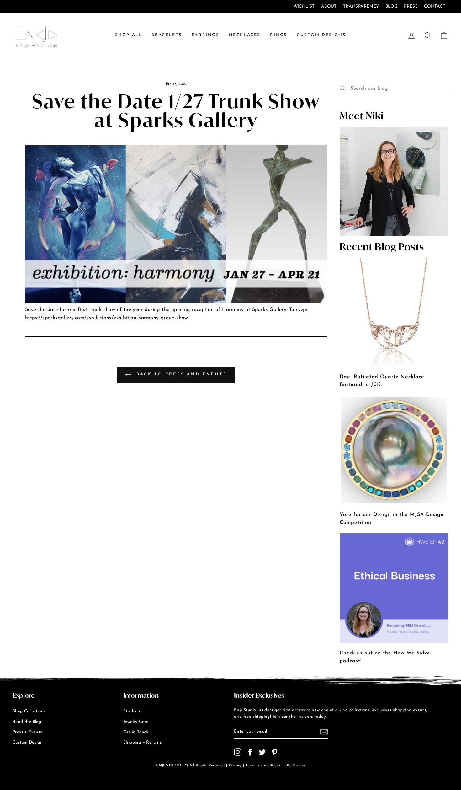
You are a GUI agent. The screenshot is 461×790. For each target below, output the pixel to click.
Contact (434, 6)
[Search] (343, 88)
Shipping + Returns (142, 742)
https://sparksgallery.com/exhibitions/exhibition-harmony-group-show (106, 317)
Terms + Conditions (263, 765)
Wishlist (304, 6)
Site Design (294, 765)
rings (278, 35)
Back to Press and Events (180, 375)
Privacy (235, 765)
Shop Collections (29, 711)
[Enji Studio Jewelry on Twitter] (262, 752)
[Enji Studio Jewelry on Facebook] (250, 752)
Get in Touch (136, 732)
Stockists (132, 711)
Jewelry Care (136, 722)
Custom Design (28, 742)
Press (411, 6)
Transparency (361, 6)
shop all (128, 35)
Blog (391, 6)
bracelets (166, 35)
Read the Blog (27, 722)
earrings (206, 35)
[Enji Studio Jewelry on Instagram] (237, 752)
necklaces (245, 35)
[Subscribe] (324, 732)
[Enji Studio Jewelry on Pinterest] (274, 752)
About (329, 6)
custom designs (321, 35)
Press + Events (27, 732)
